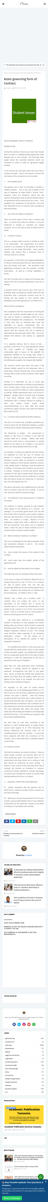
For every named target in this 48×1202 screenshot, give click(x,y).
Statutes (24, 1085)
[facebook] (14, 1024)
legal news (24, 1058)
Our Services (24, 1075)
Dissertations (24, 1048)
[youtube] (29, 1024)
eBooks (24, 1052)
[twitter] (19, 1024)
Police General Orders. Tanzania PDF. (26, 1166)
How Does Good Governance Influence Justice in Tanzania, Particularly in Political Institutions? (28, 887)
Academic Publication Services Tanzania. (23, 1127)
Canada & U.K (24, 1042)
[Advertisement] (24, 35)
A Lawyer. (8, 88)
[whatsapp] (33, 1024)
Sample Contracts (24, 1082)
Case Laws (24, 1045)
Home (6, 73)
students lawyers (14, 73)
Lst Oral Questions (24, 1062)
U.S (24, 1092)
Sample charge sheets (24, 1079)
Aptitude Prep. (24, 1038)
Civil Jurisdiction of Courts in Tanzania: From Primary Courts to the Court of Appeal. (28, 900)
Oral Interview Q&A (24, 1069)
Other (24, 1072)
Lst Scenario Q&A (24, 1065)
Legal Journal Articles (24, 1055)
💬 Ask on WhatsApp (12, 1198)
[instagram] (24, 1024)
